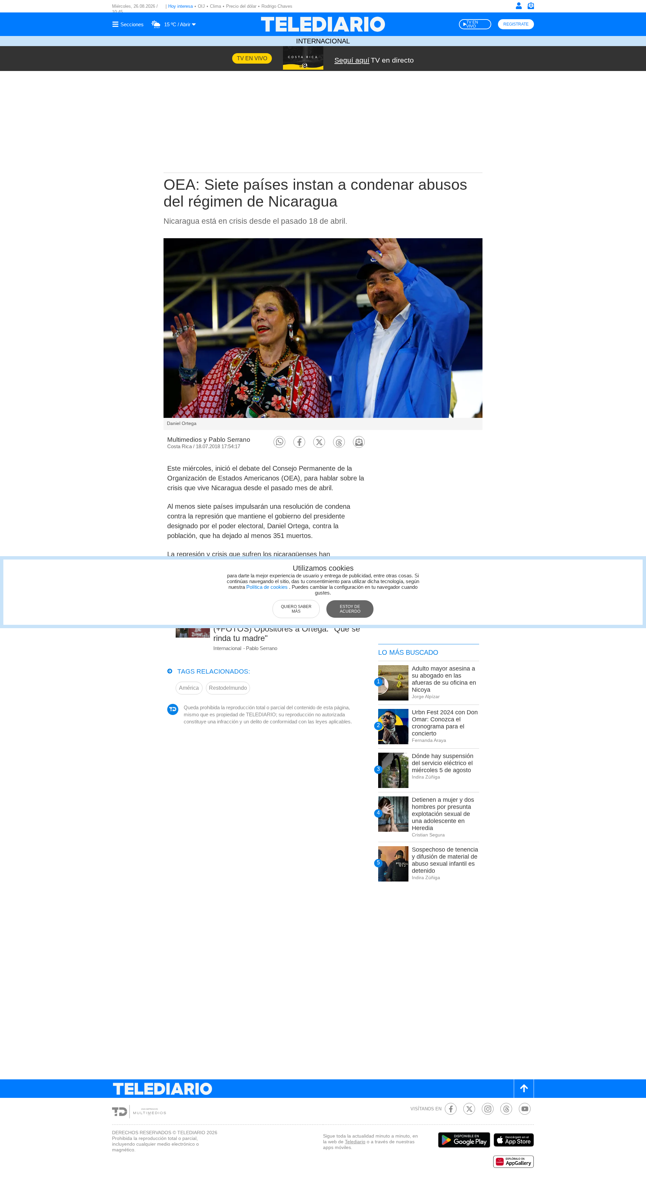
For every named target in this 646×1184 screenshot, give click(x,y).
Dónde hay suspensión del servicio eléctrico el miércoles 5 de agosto (442, 763)
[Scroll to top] (524, 1088)
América (189, 688)
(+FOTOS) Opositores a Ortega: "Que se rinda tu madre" (286, 633)
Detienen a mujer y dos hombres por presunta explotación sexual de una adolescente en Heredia (443, 813)
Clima (215, 6)
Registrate (516, 24)
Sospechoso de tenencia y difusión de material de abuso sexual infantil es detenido (445, 860)
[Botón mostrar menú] (129, 24)
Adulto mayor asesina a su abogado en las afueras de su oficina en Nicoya (444, 679)
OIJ (201, 6)
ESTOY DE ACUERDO (350, 609)
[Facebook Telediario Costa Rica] (451, 1109)
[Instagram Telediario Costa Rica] (488, 1109)
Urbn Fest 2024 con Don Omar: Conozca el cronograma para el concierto (445, 723)
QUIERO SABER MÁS (296, 609)
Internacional (323, 41)
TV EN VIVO (472, 24)
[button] (279, 441)
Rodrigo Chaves (276, 6)
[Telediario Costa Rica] (323, 24)
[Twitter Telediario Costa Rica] (469, 1109)
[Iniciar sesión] (518, 5)
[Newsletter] (530, 7)
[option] (323, 334)
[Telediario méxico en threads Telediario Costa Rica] (506, 1109)
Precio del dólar (241, 6)
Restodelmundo (228, 688)
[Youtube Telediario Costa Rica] (525, 1109)
